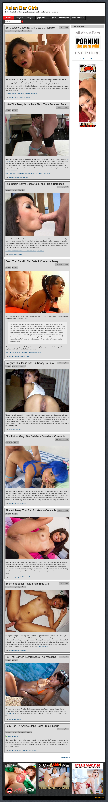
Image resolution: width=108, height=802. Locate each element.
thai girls (52, 18)
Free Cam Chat (78, 18)
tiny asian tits (9, 713)
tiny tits (19, 719)
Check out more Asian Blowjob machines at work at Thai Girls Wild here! (27, 173)
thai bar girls (30, 577)
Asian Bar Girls (21, 7)
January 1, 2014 (63, 729)
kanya (11, 254)
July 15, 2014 (64, 583)
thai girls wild (24, 177)
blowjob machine (14, 177)
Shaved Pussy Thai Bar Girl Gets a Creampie (30, 510)
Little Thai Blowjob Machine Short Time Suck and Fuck (35, 104)
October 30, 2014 (62, 363)
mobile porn (64, 18)
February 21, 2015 (62, 107)
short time (23, 577)
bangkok (19, 18)
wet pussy (19, 429)
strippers (34, 750)
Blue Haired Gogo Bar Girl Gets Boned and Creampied (35, 436)
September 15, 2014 (62, 439)
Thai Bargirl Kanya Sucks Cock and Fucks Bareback (34, 183)
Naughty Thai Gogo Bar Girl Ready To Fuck (29, 363)
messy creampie (12, 170)
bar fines (12, 750)
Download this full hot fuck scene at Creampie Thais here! (23, 352)
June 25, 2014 (63, 657)
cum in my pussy (24, 97)
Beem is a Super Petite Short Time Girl (27, 583)
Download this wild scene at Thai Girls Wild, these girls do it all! (24, 251)
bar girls (30, 18)
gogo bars (41, 18)
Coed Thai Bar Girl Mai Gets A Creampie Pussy (31, 261)
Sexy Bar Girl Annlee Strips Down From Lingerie (32, 725)
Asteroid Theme (99, 797)
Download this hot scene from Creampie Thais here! (21, 93)
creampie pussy (14, 356)
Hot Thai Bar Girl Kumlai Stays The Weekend (30, 656)
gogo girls (12, 429)
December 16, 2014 (62, 264)
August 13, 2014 (63, 510)
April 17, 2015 (64, 27)
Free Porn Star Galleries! (87, 59)
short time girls (26, 750)
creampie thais (13, 97)
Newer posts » (65, 757)
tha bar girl (12, 719)
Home (8, 18)
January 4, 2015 (63, 187)
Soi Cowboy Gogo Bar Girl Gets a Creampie (30, 27)
